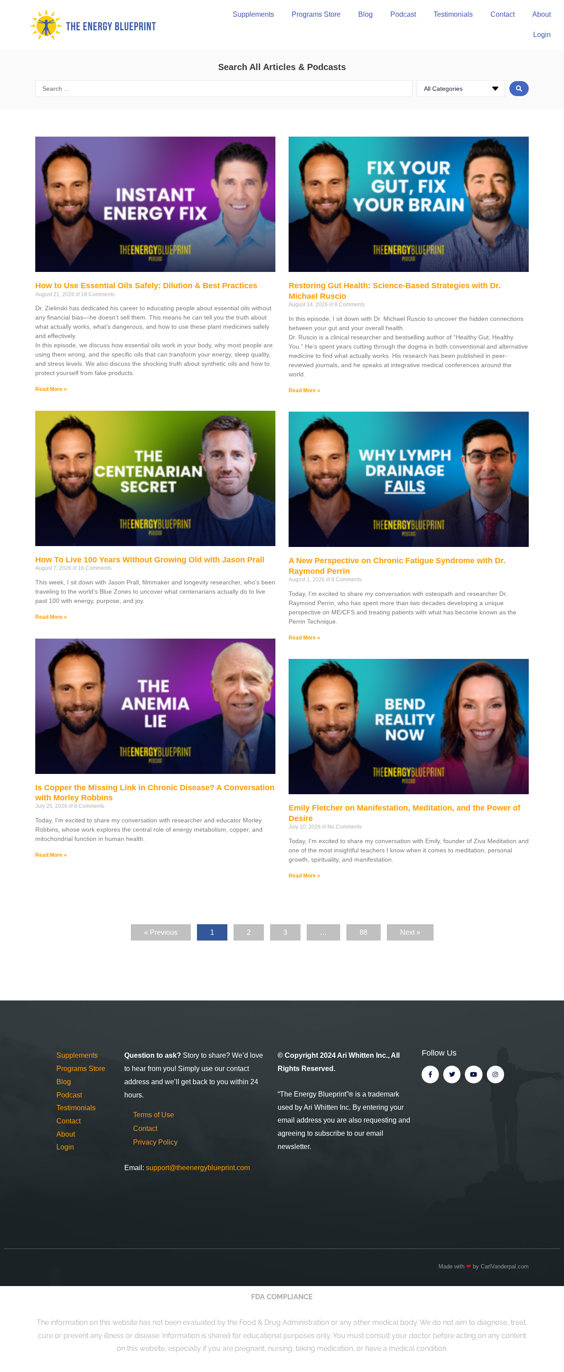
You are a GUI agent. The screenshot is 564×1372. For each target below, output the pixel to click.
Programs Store (316, 14)
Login (542, 34)
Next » (410, 932)
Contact (502, 14)
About (541, 14)
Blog (365, 14)
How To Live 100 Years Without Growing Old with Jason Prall (149, 559)
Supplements (253, 14)
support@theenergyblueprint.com (198, 1167)
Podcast (403, 14)
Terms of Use (153, 1115)
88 (367, 930)
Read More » (51, 389)
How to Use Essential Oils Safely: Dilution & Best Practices (146, 285)
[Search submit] (519, 88)
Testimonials (453, 14)
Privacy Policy (155, 1142)
